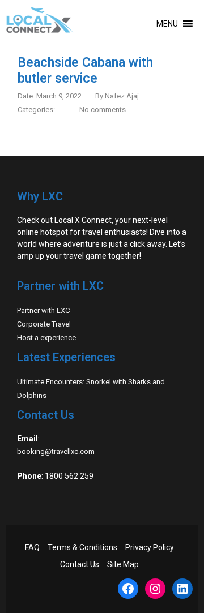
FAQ (32, 547)
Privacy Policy (149, 547)
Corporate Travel (44, 324)
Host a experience (46, 337)
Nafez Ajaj (122, 96)
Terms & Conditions (82, 547)
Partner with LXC (43, 310)
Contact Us (79, 564)
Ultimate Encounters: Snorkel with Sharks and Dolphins (91, 389)
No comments (102, 109)
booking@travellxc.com (56, 451)
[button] (167, 23)
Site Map (123, 564)
